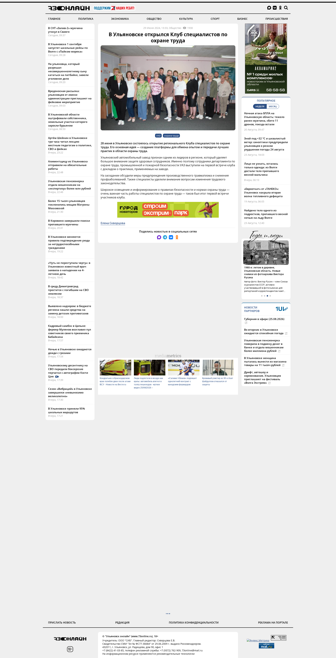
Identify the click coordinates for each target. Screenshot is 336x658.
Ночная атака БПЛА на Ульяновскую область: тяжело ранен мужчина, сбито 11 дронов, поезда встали (264, 118)
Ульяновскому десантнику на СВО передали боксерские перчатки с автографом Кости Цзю (68, 371)
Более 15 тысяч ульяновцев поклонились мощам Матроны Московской (68, 204)
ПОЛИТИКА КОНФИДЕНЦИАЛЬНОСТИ (194, 622)
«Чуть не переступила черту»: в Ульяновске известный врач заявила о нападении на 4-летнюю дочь (69, 268)
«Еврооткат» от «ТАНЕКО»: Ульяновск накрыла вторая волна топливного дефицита (263, 192)
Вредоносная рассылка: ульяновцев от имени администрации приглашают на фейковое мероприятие (70, 96)
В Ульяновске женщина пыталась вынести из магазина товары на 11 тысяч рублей (265, 361)
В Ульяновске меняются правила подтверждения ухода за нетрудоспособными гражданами (69, 242)
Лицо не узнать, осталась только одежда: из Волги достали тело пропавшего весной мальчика (261, 169)
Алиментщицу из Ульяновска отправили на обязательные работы (68, 165)
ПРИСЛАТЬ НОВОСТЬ (62, 622)
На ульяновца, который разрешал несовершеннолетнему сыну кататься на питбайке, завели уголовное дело (68, 71)
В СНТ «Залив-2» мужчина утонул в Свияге (65, 29)
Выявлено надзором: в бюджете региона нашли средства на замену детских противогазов (69, 309)
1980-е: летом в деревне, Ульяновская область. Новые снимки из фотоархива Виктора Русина (264, 272)
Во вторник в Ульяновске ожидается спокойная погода (264, 331)
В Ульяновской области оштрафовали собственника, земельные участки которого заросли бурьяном (67, 120)
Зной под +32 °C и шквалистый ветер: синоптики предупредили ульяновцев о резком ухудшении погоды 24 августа (266, 144)
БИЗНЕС (242, 18)
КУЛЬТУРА (186, 18)
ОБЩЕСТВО (154, 18)
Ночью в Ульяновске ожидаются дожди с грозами (70, 351)
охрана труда (171, 135)
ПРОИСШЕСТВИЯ (276, 18)
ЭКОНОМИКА (120, 18)
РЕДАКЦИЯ (122, 622)
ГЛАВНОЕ (54, 18)
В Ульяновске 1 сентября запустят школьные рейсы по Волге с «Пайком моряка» (68, 47)
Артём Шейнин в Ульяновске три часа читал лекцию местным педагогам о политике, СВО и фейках (70, 143)
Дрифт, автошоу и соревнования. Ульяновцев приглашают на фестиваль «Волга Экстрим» (262, 377)
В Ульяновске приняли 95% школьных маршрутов (66, 410)
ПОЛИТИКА (85, 18)
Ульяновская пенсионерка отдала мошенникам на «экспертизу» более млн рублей (69, 184)
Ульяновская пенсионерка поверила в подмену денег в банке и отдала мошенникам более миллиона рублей (264, 346)
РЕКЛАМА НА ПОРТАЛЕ (273, 622)
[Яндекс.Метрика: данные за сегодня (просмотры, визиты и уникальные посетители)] (258, 640)
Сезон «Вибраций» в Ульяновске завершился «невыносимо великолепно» (70, 392)
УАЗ (158, 135)
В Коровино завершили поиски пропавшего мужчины (69, 222)
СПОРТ (215, 18)
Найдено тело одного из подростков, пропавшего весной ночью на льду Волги (266, 214)
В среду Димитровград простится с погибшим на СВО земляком (68, 289)
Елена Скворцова (113, 223)
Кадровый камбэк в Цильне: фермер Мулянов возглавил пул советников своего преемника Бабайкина (69, 331)
